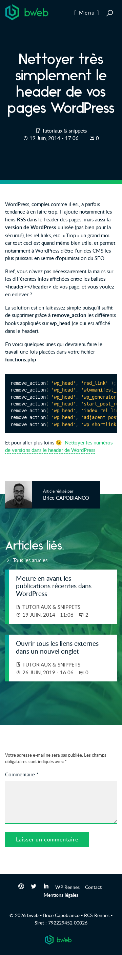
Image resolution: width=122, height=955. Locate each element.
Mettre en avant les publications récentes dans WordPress (54, 586)
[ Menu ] (87, 12)
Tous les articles (29, 560)
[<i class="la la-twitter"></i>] (33, 887)
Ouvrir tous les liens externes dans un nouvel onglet (57, 647)
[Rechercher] (109, 13)
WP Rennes (67, 886)
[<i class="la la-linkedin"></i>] (46, 887)
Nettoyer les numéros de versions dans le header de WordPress (59, 446)
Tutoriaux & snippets (64, 130)
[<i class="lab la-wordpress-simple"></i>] (21, 887)
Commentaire (21, 774)
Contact (93, 886)
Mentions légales (61, 894)
